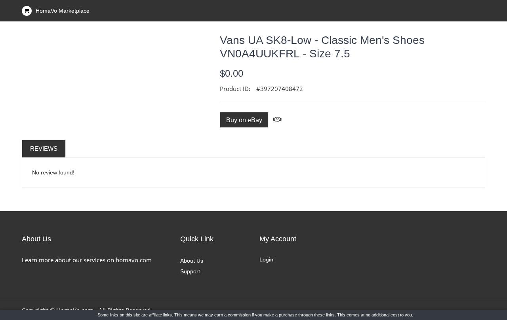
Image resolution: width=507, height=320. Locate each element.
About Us (191, 261)
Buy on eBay (244, 120)
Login (266, 259)
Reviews (43, 148)
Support (190, 271)
